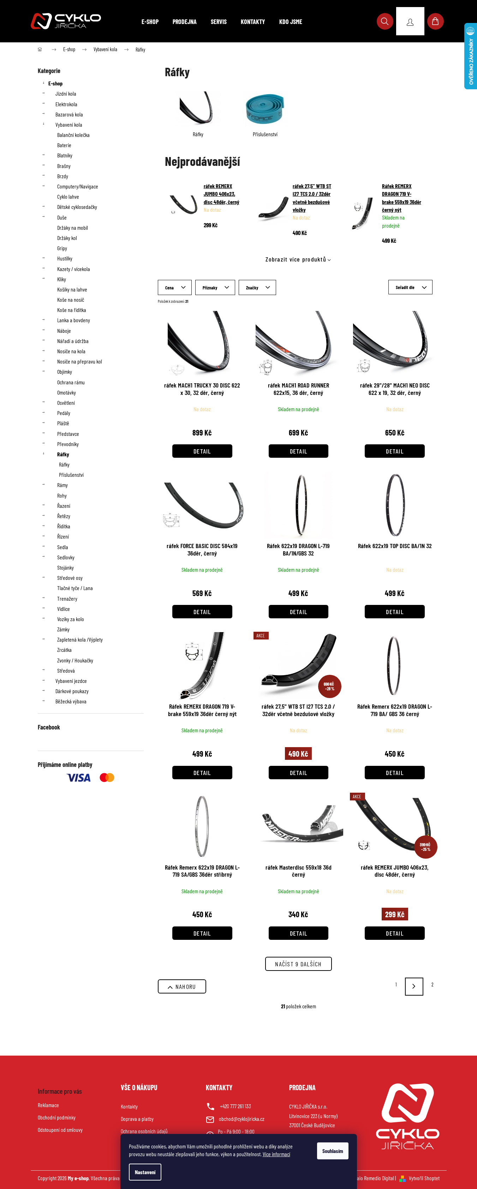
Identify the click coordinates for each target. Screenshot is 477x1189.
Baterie (64, 145)
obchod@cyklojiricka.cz (241, 1118)
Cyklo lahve (68, 196)
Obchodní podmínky (57, 1117)
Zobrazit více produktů (296, 259)
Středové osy (70, 577)
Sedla (62, 547)
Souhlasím (332, 1150)
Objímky (64, 371)
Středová (66, 670)
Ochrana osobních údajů (144, 1131)
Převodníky (68, 443)
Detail (202, 451)
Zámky (63, 629)
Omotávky (66, 392)
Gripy (62, 248)
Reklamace (48, 1104)
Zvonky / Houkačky (75, 660)
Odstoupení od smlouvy (60, 1129)
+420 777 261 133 (235, 1106)
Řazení (63, 505)
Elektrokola (66, 104)
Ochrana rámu (71, 382)
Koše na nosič (70, 299)
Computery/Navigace (77, 186)
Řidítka (63, 526)
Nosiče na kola (71, 351)
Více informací (276, 1154)
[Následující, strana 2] (414, 987)
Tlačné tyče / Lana (75, 587)
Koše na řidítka (71, 309)
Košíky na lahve (72, 289)
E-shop (55, 83)
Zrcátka (64, 649)
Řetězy (63, 515)
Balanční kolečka (73, 134)
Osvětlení (66, 402)
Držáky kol (67, 237)
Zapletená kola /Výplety (80, 639)
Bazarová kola (69, 114)
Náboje (64, 330)
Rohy (62, 495)
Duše (62, 217)
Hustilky (64, 258)
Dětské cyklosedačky (77, 206)
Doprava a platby (137, 1118)
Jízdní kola (65, 93)
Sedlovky (65, 557)
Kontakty (129, 1106)
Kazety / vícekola (73, 268)
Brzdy (62, 176)
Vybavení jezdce (71, 680)
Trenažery (67, 598)
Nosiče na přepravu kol (79, 361)
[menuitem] (150, 21)
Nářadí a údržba (73, 340)
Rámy (62, 484)
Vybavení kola (68, 124)
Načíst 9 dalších (298, 964)
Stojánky (65, 567)
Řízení (63, 536)
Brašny (64, 165)
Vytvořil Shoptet (424, 1178)
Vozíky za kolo (70, 618)
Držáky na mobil (72, 227)
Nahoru (185, 986)
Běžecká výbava (71, 701)
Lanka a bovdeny (73, 320)
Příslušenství (71, 474)
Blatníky (64, 155)
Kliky (61, 279)
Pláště (63, 423)
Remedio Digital (379, 1178)
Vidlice (63, 608)
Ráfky (63, 454)
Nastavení (145, 1172)
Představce (68, 433)
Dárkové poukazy (72, 690)
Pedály (63, 412)
